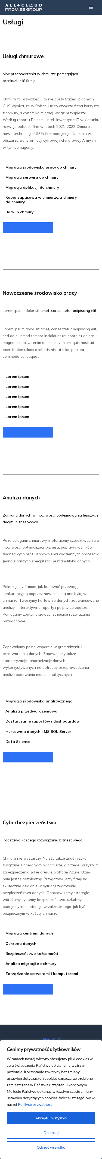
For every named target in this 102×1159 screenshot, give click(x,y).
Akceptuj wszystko (51, 1118)
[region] (51, 1099)
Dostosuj (51, 1132)
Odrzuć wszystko (51, 1147)
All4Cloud (51, 1039)
